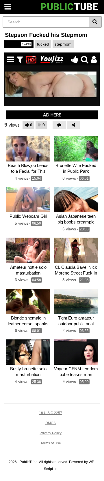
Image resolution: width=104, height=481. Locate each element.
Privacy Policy (51, 433)
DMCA (50, 423)
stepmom (63, 44)
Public (18, 44)
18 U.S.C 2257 (50, 413)
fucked (43, 44)
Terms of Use (50, 443)
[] (95, 22)
